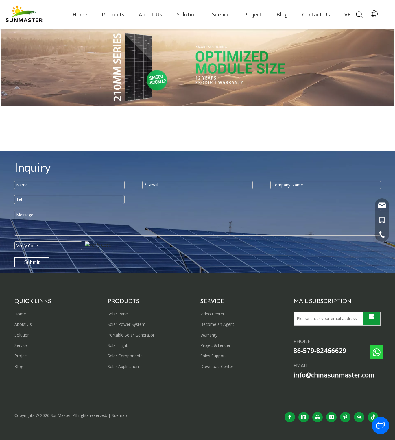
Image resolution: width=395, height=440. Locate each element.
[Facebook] (290, 417)
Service (221, 14)
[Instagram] (331, 417)
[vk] (359, 417)
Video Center (212, 314)
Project (253, 14)
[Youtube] (317, 417)
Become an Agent (217, 324)
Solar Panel (118, 314)
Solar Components (125, 355)
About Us (150, 14)
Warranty (208, 335)
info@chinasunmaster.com (334, 374)
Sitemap (119, 415)
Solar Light (118, 345)
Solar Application (123, 366)
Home (80, 14)
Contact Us (316, 14)
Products (113, 14)
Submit (32, 262)
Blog (282, 14)
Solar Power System (126, 324)
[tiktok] (373, 417)
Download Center (216, 366)
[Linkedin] (303, 417)
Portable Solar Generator (131, 335)
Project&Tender (215, 345)
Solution (187, 14)
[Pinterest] (345, 417)
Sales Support (213, 355)
